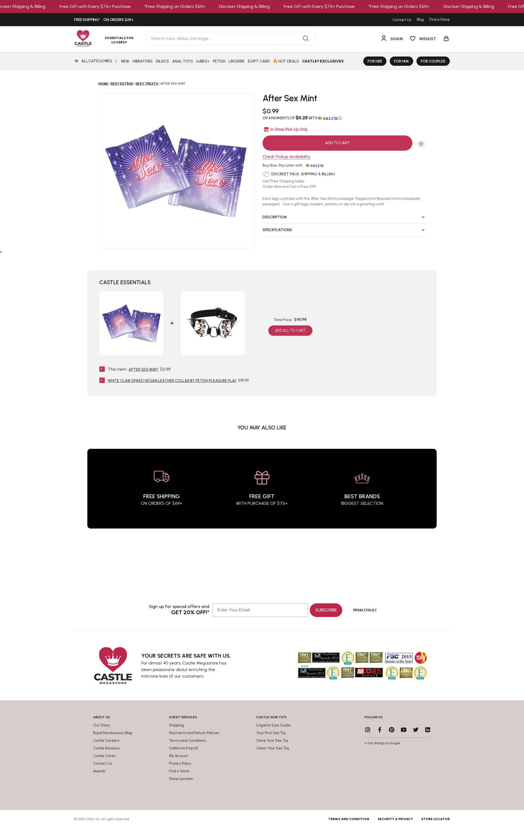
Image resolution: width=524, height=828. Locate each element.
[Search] (305, 38)
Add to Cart (337, 143)
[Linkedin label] (427, 729)
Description (275, 217)
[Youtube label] (403, 729)
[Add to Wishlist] (421, 144)
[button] (344, 118)
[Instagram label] (367, 729)
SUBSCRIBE (326, 610)
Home (103, 83)
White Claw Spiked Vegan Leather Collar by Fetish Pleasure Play (172, 380)
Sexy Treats (146, 83)
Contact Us (401, 19)
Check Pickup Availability (287, 157)
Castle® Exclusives (323, 61)
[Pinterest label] (391, 729)
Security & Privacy (395, 819)
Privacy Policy (365, 610)
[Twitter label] (415, 729)
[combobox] (230, 38)
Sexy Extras (122, 83)
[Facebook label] (379, 729)
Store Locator (435, 819)
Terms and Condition (348, 819)
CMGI (90, 819)
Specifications (277, 230)
